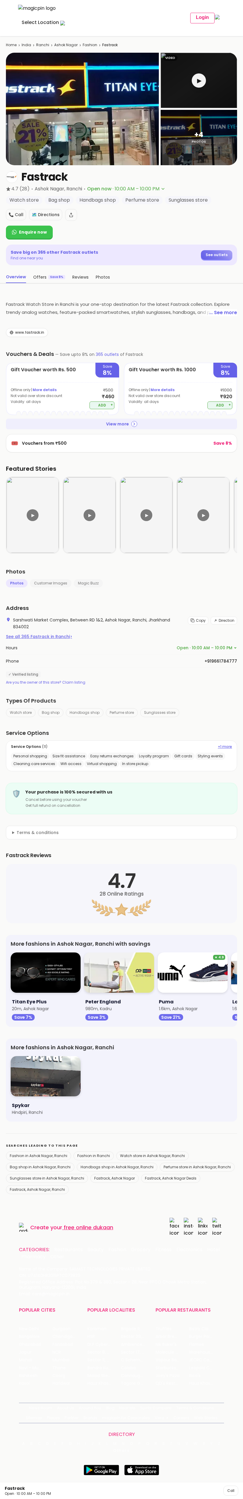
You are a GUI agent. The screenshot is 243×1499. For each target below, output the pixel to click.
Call (230, 1490)
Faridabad (62, 1344)
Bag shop (51, 712)
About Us (65, 1408)
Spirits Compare (156, 1408)
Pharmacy (33, 1257)
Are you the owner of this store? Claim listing (45, 682)
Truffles (164, 1329)
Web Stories (206, 1418)
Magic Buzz (88, 583)
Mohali (25, 1360)
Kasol (24, 1383)
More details (45, 389)
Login (202, 17)
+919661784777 (220, 661)
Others (121, 1450)
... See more (223, 312)
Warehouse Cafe (206, 1352)
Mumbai (60, 1360)
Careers (181, 1418)
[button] (199, 80)
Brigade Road (134, 1329)
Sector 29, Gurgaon (137, 1336)
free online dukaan (88, 1227)
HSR (91, 1336)
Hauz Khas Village (104, 1383)
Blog (110, 1408)
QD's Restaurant (172, 1383)
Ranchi (42, 44)
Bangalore (29, 1336)
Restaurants (68, 1250)
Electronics (189, 1250)
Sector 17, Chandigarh (137, 1352)
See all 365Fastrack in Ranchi (39, 637)
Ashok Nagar (66, 44)
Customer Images (50, 583)
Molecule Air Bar (172, 1352)
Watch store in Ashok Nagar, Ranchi (152, 1155)
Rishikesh (28, 1375)
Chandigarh (64, 1336)
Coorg (58, 1375)
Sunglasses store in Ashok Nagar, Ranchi (47, 1178)
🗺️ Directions (46, 215)
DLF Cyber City (102, 1344)
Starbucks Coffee (172, 1368)
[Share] (71, 215)
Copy (201, 620)
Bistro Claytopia (205, 1329)
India (26, 44)
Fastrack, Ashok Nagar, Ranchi (37, 1189)
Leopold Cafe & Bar (206, 1368)
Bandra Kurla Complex (104, 1368)
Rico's (195, 1375)
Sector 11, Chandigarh (104, 1360)
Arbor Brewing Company (172, 1336)
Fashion (90, 44)
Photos (16, 583)
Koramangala (101, 1329)
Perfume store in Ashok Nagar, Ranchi (197, 1166)
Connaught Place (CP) (137, 1375)
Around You (90, 1408)
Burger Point (201, 1336)
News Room (40, 1408)
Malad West (99, 1375)
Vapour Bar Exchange (172, 1360)
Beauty (95, 1250)
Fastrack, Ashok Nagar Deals (170, 1178)
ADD (105, 405)
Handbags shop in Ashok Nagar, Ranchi (117, 1166)
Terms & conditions (38, 833)
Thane (59, 1368)
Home (11, 44)
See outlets (217, 254)
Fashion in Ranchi (93, 1155)
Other (57, 1257)
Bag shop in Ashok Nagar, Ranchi (40, 1166)
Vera (159, 1418)
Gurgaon (61, 1329)
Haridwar (61, 1383)
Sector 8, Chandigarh (104, 1352)
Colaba (128, 1368)
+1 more (225, 746)
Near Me (127, 1408)
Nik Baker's (166, 1344)
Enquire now (33, 232)
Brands (90, 1418)
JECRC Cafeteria (206, 1360)
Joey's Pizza (168, 1375)
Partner (72, 1418)
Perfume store (122, 712)
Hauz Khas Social (206, 1383)
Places (53, 1418)
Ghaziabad (30, 1344)
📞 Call (16, 215)
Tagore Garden (136, 1383)
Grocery (141, 1250)
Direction (226, 620)
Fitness (163, 1250)
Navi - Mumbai (34, 1368)
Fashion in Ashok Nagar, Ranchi (38, 1155)
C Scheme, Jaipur (137, 1360)
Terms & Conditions (195, 1408)
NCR (56, 1352)
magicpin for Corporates (126, 1418)
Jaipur (25, 1352)
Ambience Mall (136, 1344)
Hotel (213, 1250)
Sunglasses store (159, 712)
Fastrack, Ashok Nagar (114, 1178)
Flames (196, 1344)
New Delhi (29, 1329)
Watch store (21, 712)
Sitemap (34, 1418)
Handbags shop (85, 712)
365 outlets (107, 354)
